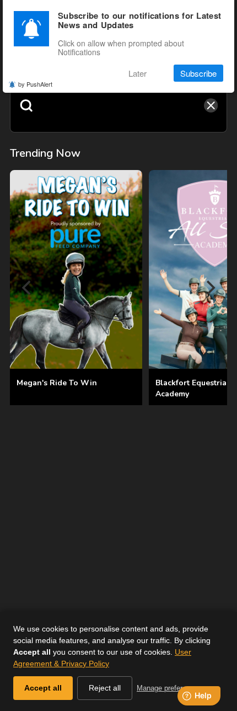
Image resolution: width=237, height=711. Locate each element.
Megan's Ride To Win (57, 383)
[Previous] (27, 287)
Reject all (105, 687)
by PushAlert (35, 83)
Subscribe (198, 73)
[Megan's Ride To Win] (76, 269)
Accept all (43, 687)
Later (137, 73)
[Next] (209, 287)
